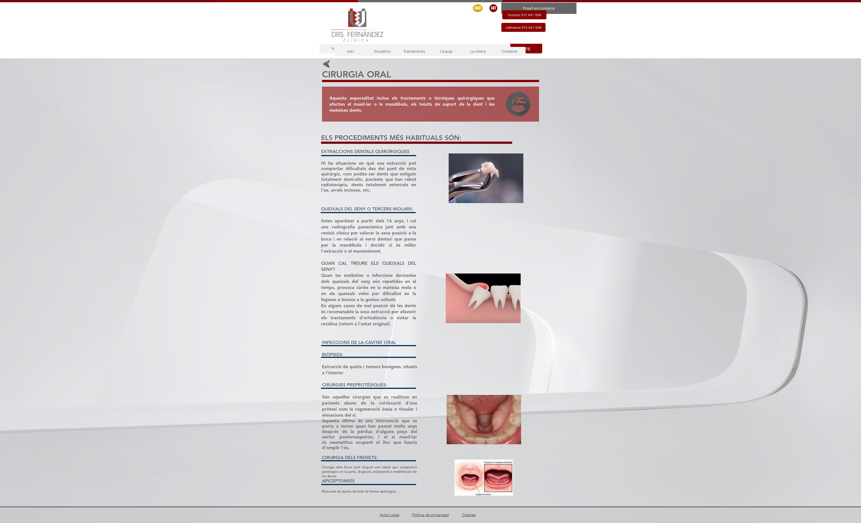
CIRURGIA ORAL (356, 74)
